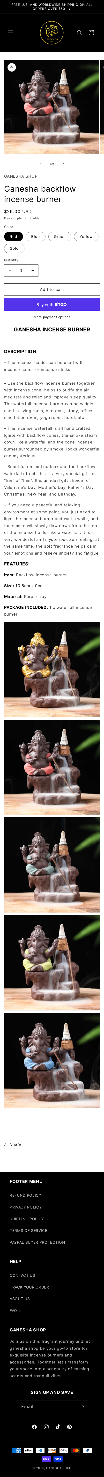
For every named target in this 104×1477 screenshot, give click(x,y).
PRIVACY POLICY (26, 1207)
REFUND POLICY (25, 1195)
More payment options (52, 317)
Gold (14, 248)
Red (13, 236)
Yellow (86, 236)
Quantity (11, 260)
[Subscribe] (82, 1407)
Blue (35, 236)
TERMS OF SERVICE (28, 1230)
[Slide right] (63, 163)
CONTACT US (22, 1275)
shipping (17, 218)
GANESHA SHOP (58, 1468)
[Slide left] (41, 163)
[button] (10, 32)
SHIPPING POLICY (27, 1219)
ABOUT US (20, 1298)
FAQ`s (15, 1310)
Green (60, 236)
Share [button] (15, 1144)
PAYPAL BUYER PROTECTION (37, 1242)
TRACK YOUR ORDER (29, 1287)
